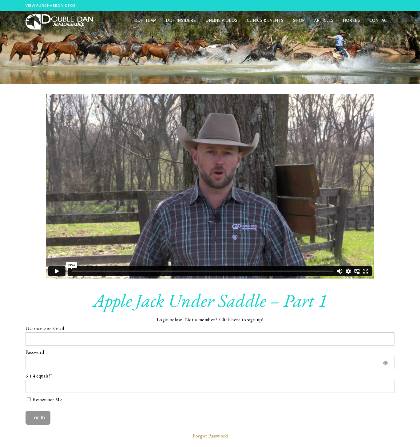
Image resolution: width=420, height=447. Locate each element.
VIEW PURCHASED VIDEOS (51, 5)
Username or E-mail (45, 328)
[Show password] (385, 362)
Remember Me (47, 399)
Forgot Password (210, 436)
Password (35, 352)
